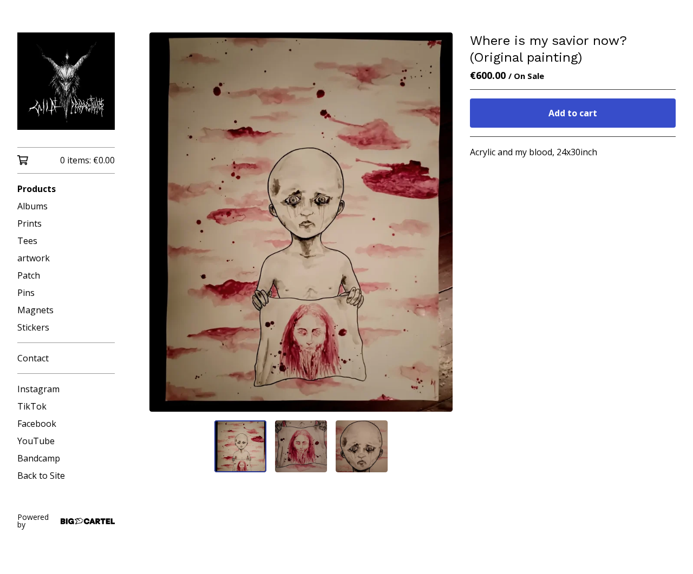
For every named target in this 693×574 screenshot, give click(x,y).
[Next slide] (437, 222)
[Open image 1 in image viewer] (301, 222)
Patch (28, 275)
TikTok (32, 406)
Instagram (38, 389)
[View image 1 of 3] (240, 446)
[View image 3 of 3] (362, 446)
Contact (33, 358)
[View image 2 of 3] (301, 446)
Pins (26, 293)
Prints (29, 223)
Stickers (33, 327)
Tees (27, 241)
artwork (33, 258)
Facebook (36, 424)
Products (36, 189)
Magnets (35, 310)
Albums (32, 206)
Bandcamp (38, 458)
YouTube (36, 441)
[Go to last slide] (164, 222)
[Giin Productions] (66, 81)
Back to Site (41, 475)
